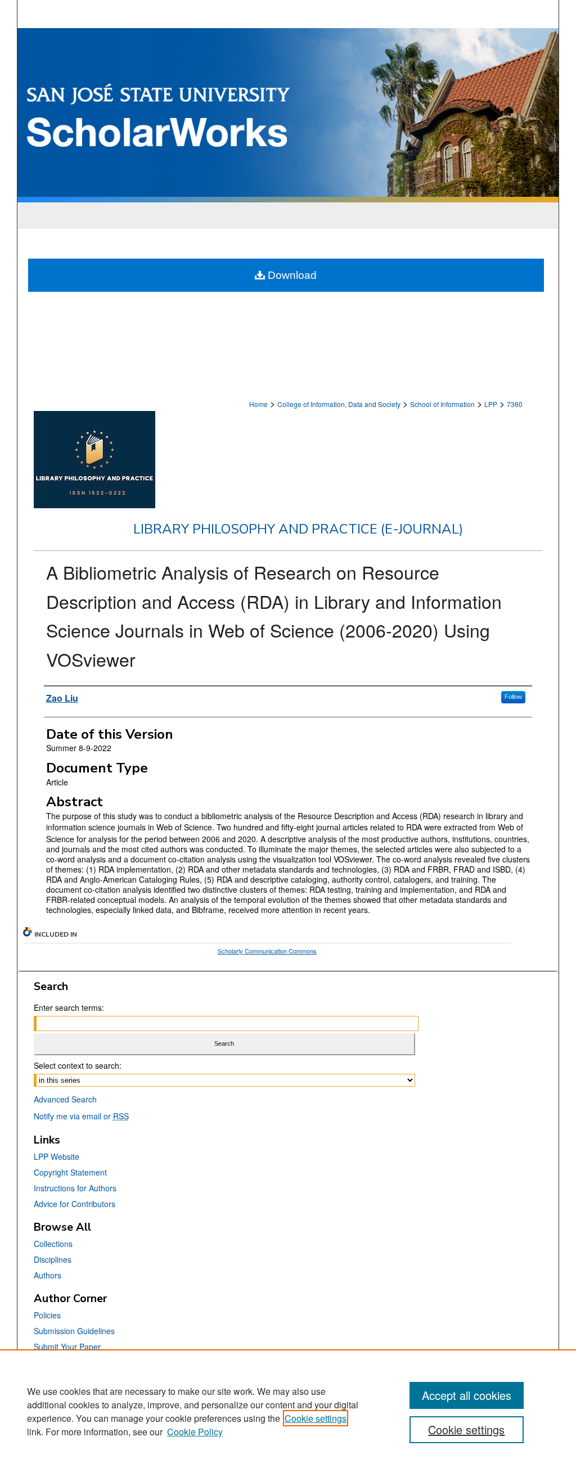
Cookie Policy (195, 1431)
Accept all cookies (466, 1395)
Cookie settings (315, 1418)
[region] (288, 1411)
